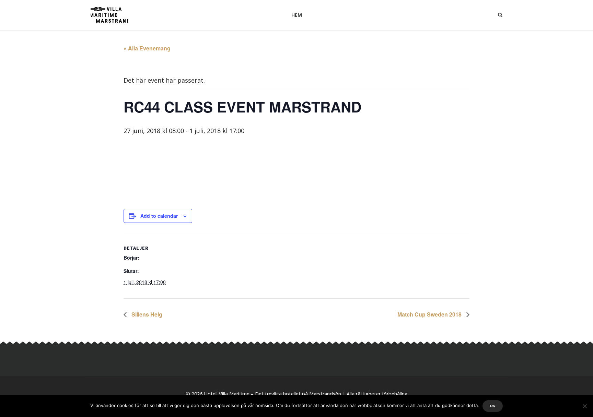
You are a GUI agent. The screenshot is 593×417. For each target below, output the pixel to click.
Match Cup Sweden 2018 (430, 314)
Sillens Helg (146, 314)
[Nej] (584, 406)
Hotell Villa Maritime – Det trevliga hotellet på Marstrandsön (272, 394)
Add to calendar (159, 215)
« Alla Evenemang (147, 48)
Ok (492, 406)
